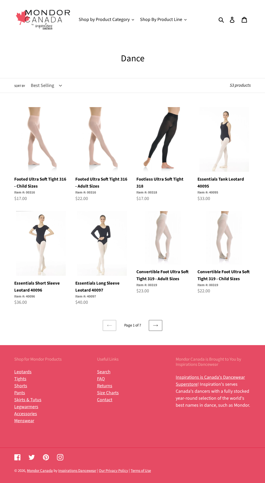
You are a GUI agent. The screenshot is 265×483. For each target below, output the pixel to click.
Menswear (24, 421)
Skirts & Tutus (27, 400)
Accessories (25, 414)
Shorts (20, 386)
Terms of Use (141, 470)
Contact (104, 400)
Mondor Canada (40, 470)
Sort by (19, 86)
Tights (20, 379)
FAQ (101, 379)
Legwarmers (26, 407)
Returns (104, 386)
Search (104, 372)
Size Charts (108, 393)
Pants (19, 393)
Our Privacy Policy (113, 470)
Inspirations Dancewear (77, 470)
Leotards (23, 372)
